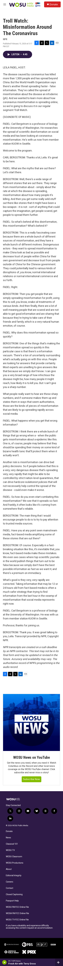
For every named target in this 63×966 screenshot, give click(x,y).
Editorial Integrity (13, 875)
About (9, 869)
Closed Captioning (14, 894)
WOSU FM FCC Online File (17, 907)
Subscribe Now (31, 779)
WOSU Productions (14, 863)
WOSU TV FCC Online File (17, 920)
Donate (54, 4)
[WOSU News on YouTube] (31, 722)
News (8, 838)
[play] (4, 962)
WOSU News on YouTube (31, 757)
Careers (9, 882)
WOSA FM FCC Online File (17, 913)
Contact (9, 888)
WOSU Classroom (14, 856)
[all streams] (59, 962)
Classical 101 (12, 844)
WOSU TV (10, 850)
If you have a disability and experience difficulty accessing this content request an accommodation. (29, 926)
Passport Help (12, 901)
